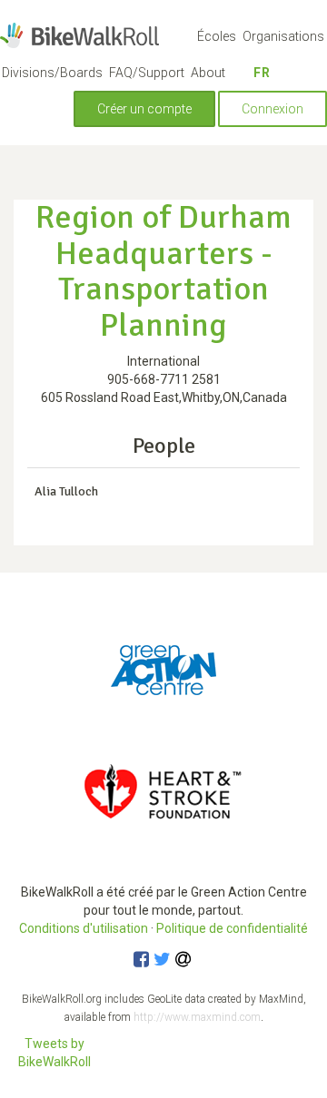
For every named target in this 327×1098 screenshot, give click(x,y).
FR (262, 72)
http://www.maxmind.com (197, 1017)
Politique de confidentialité (232, 928)
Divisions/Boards (52, 72)
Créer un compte (144, 109)
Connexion (272, 109)
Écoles (216, 36)
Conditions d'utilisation (83, 928)
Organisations (283, 36)
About (208, 72)
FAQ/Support (146, 72)
